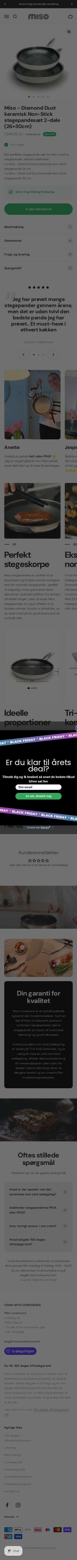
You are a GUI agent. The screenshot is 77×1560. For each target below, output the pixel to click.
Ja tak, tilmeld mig (38, 795)
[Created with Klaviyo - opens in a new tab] (38, 827)
